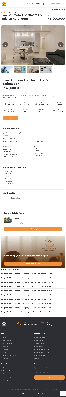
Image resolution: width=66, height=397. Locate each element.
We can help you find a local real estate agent (26, 255)
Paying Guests (38, 346)
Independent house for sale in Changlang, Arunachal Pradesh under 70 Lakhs (26, 303)
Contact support (8, 377)
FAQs (4, 383)
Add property (55, 4)
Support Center (7, 343)
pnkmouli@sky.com (20, 223)
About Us (5, 337)
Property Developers (9, 355)
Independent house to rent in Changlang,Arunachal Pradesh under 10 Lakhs (26, 312)
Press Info (6, 346)
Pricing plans (7, 380)
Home (3, 12)
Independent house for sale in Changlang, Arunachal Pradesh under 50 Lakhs (26, 278)
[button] (5, 45)
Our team (6, 358)
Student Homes (39, 343)
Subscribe (49, 377)
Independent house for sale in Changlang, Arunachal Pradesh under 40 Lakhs (27, 282)
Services (5, 352)
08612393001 (18, 221)
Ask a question (11, 118)
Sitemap (36, 358)
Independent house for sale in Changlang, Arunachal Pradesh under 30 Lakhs (26, 286)
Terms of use (7, 368)
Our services (7, 374)
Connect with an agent (33, 263)
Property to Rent (39, 340)
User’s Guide (7, 340)
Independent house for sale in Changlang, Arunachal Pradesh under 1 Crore (26, 308)
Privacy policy (7, 371)
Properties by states (40, 355)
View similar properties (58, 9)
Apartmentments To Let (41, 349)
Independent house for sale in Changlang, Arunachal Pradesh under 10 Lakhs (26, 299)
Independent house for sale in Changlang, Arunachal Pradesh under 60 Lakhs (27, 273)
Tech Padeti (55, 390)
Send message (33, 229)
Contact (5, 349)
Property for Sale (39, 337)
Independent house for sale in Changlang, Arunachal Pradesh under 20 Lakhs (26, 295)
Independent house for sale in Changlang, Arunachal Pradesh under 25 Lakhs (26, 290)
